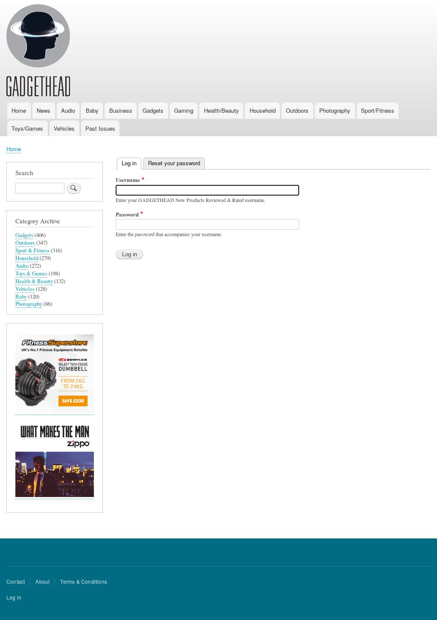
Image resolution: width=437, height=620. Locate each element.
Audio (68, 110)
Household (263, 110)
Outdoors (297, 110)
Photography (334, 110)
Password (127, 214)
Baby (92, 110)
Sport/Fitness (377, 110)
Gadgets (153, 110)
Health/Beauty (221, 110)
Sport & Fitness (32, 250)
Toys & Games (31, 273)
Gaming (183, 110)
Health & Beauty (34, 281)
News (43, 110)
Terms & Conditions (83, 581)
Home (19, 110)
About (42, 581)
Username (128, 179)
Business (120, 110)
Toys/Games (27, 128)
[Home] (38, 51)
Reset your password (174, 163)
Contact (15, 581)
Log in (131, 163)
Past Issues (100, 128)
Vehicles (64, 128)
